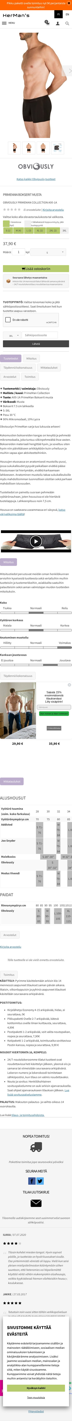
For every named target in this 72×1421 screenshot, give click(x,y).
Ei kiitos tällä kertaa (54, 728)
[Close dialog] (69, 685)
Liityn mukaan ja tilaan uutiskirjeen (54, 714)
